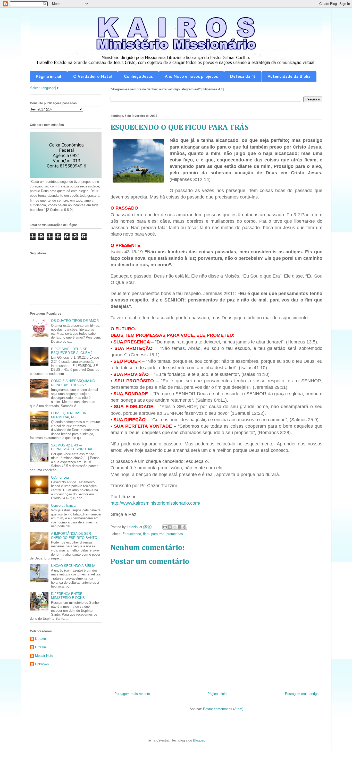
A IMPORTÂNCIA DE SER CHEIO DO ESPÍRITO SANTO (74, 536)
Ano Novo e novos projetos (191, 76)
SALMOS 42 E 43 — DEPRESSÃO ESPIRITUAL (72, 447)
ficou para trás (153, 534)
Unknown (42, 664)
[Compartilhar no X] (174, 527)
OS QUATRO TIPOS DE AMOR (75, 321)
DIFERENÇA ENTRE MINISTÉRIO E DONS (68, 596)
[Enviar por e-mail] (164, 527)
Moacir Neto (44, 656)
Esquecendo (131, 534)
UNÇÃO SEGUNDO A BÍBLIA (73, 566)
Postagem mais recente (132, 694)
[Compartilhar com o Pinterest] (184, 527)
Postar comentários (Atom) (223, 709)
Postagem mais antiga (302, 694)
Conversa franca (63, 505)
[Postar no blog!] (169, 527)
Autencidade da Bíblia (289, 76)
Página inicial (48, 76)
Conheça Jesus (138, 76)
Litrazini (41, 639)
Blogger (198, 740)
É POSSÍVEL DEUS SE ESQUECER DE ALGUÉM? (71, 351)
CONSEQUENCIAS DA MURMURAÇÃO (68, 415)
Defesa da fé (243, 76)
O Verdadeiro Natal (92, 76)
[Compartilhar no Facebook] (179, 527)
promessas (174, 534)
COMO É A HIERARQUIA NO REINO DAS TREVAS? (73, 383)
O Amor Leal (60, 477)
